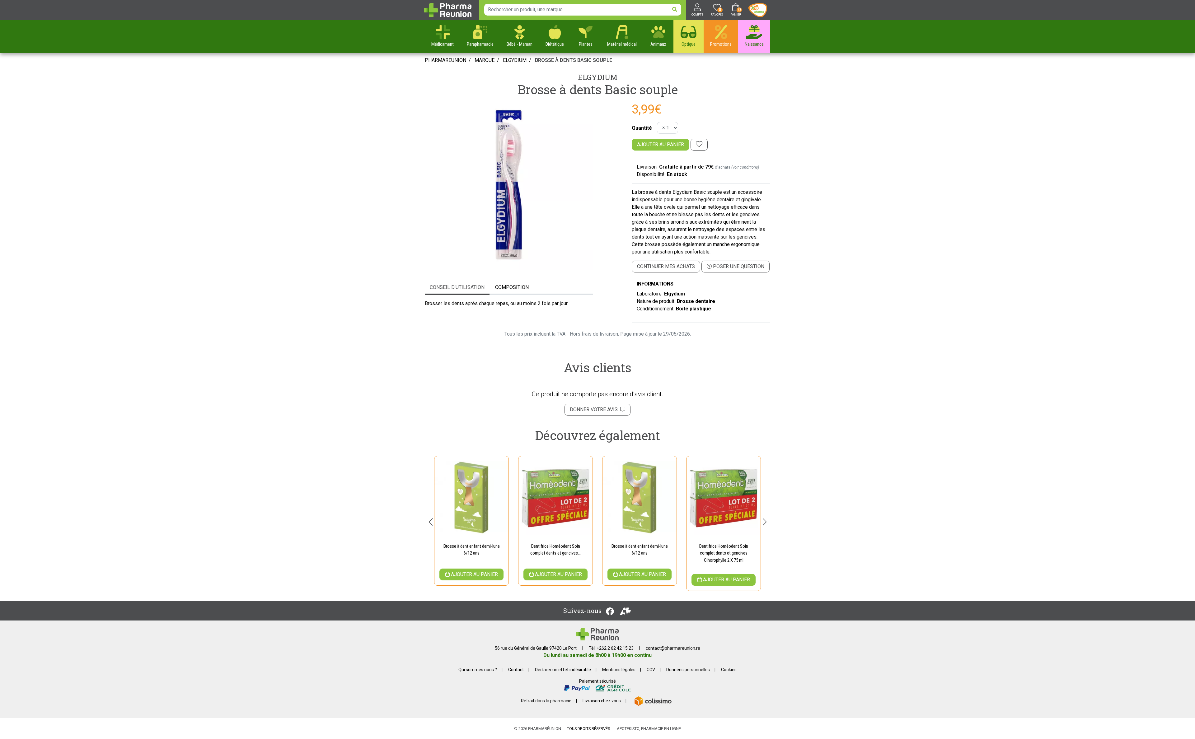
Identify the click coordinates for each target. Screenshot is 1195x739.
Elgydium (597, 77)
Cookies (729, 669)
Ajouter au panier (660, 144)
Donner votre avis (595, 409)
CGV (651, 669)
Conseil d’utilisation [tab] (457, 287)
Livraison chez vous (602, 700)
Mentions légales (618, 669)
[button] (430, 522)
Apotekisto (649, 728)
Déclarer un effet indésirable (563, 669)
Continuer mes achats (666, 266)
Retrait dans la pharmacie (546, 700)
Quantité (642, 128)
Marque (484, 60)
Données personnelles (688, 669)
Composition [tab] (512, 287)
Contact (516, 669)
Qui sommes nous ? (477, 669)
